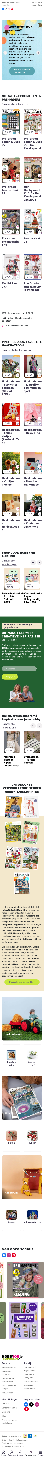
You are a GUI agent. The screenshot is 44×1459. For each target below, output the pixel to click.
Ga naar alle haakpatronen (16, 350)
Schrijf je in (10, 677)
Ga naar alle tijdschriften (15, 104)
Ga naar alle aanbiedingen (9, 562)
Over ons (6, 1412)
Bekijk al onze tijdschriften (22, 982)
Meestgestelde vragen (11, 2)
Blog (4, 1416)
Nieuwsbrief (6, 5)
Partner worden (31, 1381)
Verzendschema (9, 1408)
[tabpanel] (22, 50)
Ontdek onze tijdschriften (37, 3)
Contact (5, 1404)
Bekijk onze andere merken (12, 1443)
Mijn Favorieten (9, 1367)
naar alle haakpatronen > (21, 68)
